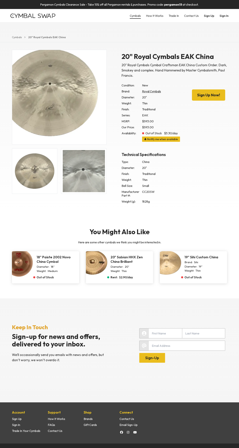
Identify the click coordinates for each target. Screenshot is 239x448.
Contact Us (191, 16)
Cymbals (135, 16)
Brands (88, 419)
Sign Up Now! (208, 95)
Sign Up (209, 16)
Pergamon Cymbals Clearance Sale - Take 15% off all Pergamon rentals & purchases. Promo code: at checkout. (119, 4)
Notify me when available (162, 139)
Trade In (174, 16)
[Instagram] (128, 432)
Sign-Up (152, 357)
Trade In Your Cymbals (26, 431)
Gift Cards (90, 425)
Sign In (224, 16)
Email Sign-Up (129, 425)
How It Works (154, 16)
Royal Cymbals (151, 91)
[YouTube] (135, 432)
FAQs (51, 425)
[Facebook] (122, 432)
